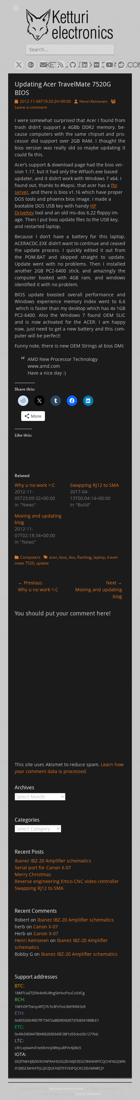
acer (53, 557)
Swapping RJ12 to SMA (94, 485)
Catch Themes (88, 1093)
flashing (84, 557)
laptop (99, 557)
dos (72, 557)
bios (63, 557)
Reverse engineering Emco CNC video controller (67, 881)
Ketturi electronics (66, 1088)
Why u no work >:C (35, 485)
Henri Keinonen (93, 101)
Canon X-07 (45, 926)
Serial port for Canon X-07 (43, 867)
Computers (30, 557)
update (42, 563)
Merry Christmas (33, 874)
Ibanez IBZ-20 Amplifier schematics (53, 861)
